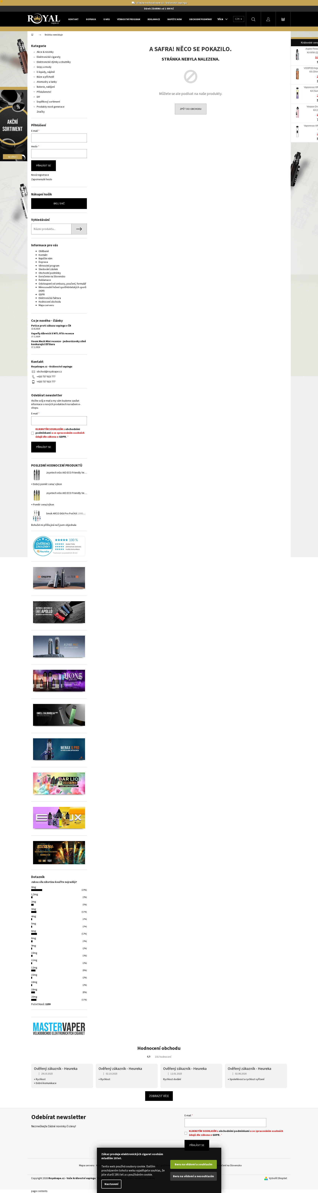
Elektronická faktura (50, 298)
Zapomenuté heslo (41, 179)
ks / (59, 203)
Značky (41, 112)
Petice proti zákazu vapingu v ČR (51, 325)
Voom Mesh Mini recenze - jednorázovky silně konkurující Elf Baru (58, 343)
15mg (34, 975)
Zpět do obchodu (190, 109)
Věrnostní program (49, 266)
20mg (34, 997)
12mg (34, 968)
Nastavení (111, 1184)
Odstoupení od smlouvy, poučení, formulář (62, 284)
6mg (33, 931)
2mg (33, 902)
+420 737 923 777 (46, 377)
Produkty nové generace (50, 107)
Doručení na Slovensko (229, 1165)
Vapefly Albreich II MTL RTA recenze (52, 333)
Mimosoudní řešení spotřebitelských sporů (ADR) (62, 289)
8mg (33, 938)
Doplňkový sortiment (48, 102)
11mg (34, 960)
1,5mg (34, 894)
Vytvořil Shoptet (278, 1178)
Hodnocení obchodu (50, 302)
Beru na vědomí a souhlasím (193, 1164)
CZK (237, 19)
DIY (38, 97)
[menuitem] (73, 19)
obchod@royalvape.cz (49, 372)
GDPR (42, 294)
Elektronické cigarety (49, 57)
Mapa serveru (46, 305)
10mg (34, 953)
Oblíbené (44, 251)
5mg (33, 924)
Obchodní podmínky (50, 273)
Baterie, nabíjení (46, 87)
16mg (34, 982)
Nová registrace (40, 175)
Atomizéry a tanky (47, 82)
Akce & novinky (45, 52)
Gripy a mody (44, 67)
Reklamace (45, 280)
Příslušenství (44, 92)
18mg (34, 989)
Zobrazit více (159, 1096)
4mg (33, 916)
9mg (33, 946)
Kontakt (43, 255)
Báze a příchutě (45, 77)
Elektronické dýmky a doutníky (54, 62)
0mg (33, 887)
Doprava (43, 262)
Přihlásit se (43, 166)
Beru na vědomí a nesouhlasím (193, 1176)
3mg (33, 909)
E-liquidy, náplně (46, 72)
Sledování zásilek (48, 269)
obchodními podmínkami (234, 1131)
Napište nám (45, 258)
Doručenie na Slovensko (52, 276)
